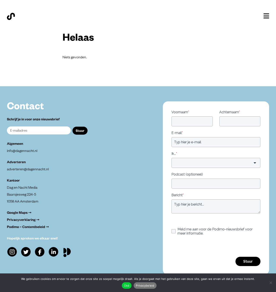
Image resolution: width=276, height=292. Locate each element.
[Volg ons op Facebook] (39, 252)
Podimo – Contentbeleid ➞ (28, 226)
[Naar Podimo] (68, 251)
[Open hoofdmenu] (266, 16)
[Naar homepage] (11, 16)
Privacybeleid (145, 285)
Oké (127, 285)
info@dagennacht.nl (22, 150)
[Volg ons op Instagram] (12, 252)
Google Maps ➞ (19, 212)
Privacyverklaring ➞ (23, 219)
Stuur (80, 130)
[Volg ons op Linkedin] (53, 252)
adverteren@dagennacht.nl (28, 168)
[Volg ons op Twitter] (26, 252)
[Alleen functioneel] (270, 283)
